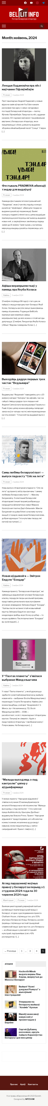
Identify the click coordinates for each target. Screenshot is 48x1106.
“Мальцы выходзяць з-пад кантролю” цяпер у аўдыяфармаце (20, 783)
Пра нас (14, 1084)
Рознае (6, 95)
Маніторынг (8, 900)
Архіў (22, 1084)
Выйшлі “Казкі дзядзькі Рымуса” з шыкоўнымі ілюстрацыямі (22, 990)
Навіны (6, 295)
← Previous (10, 951)
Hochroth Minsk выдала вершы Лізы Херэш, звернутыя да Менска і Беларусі (23, 975)
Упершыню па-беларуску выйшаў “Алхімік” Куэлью (29, 1005)
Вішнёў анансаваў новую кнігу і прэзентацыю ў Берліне (22, 1018)
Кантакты (33, 1084)
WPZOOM (29, 1099)
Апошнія (9, 964)
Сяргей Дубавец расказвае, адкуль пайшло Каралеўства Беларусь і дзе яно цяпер (23, 1033)
